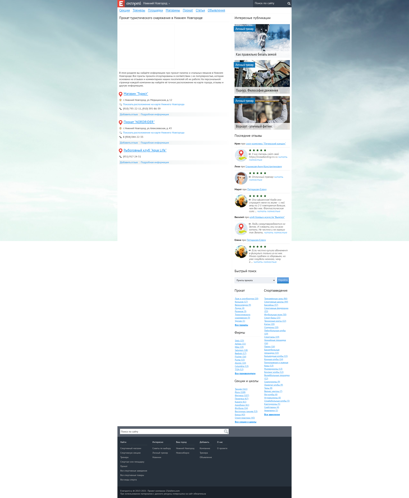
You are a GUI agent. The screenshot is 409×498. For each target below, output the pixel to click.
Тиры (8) (268, 388)
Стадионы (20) (271, 327)
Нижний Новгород (185, 448)
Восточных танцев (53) (246, 411)
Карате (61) (240, 401)
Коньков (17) (241, 301)
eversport (134, 3)
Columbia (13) (242, 366)
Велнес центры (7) (273, 391)
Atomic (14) (240, 363)
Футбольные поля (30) (275, 314)
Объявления (216, 10)
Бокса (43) (240, 414)
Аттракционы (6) (272, 397)
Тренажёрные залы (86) (275, 298)
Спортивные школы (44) (276, 301)
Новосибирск (182, 452)
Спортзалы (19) (271, 336)
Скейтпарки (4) (271, 407)
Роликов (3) (240, 311)
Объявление (206, 457)
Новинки (156, 457)
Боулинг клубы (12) (274, 372)
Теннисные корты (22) (275, 320)
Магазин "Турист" (136, 93)
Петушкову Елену (256, 189)
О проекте (222, 448)
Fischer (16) (240, 356)
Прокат (188, 10)
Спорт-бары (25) (272, 317)
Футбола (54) (241, 408)
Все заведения (272, 414)
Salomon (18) (241, 350)
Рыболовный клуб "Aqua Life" (145, 150)
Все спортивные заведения (133, 470)
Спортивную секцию (130, 452)
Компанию (205, 448)
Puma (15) (240, 359)
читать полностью (268, 211)
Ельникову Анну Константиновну (264, 166)
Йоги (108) (240, 392)
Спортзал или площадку (132, 461)
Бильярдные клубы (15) (276, 356)
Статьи (200, 10)
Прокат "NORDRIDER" (139, 122)
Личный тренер (160, 452)
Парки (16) (269, 346)
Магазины (173, 10)
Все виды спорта (128, 479)
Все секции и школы (245, 421)
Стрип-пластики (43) (245, 417)
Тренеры (139, 10)
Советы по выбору (161, 448)
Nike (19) (239, 347)
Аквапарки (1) (271, 410)
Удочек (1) (240, 320)
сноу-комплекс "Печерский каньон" (266, 143)
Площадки (155, 10)
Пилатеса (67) (241, 398)
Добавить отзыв (129, 114)
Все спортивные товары (132, 475)
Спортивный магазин (130, 448)
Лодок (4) (239, 308)
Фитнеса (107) (242, 395)
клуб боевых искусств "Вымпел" (267, 217)
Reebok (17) (240, 353)
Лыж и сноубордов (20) (246, 298)
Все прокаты (241, 325)
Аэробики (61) (242, 405)
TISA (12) (239, 369)
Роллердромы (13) (273, 368)
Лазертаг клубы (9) (273, 384)
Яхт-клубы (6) (271, 394)
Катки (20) (269, 324)
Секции (124, 10)
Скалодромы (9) (272, 381)
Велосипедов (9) (243, 304)
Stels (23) (239, 340)
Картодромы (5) (272, 404)
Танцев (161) (241, 389)
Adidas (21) (240, 343)
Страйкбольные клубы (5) (277, 400)
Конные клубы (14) (273, 359)
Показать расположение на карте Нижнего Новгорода (153, 104)
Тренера (124, 457)
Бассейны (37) (271, 304)
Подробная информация (155, 114)
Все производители (245, 373)
